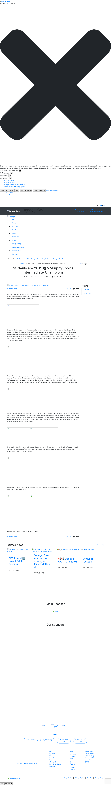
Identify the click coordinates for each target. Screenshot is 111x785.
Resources (52, 766)
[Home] (57, 219)
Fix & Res (15, 226)
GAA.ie (87, 762)
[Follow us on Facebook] (100, 205)
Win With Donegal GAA (32, 259)
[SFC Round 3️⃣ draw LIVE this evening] (18, 550)
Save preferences (39, 190)
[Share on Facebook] (65, 289)
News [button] (14, 223)
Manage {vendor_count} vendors (14, 184)
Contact (15, 254)
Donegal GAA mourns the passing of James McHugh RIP (42, 561)
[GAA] (44, 726)
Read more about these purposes (14, 187)
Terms (99, 778)
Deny (16, 190)
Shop (14, 240)
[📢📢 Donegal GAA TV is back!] (68, 549)
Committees (16, 237)
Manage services (8, 182)
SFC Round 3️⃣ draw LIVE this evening (17, 561)
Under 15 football (88, 560)
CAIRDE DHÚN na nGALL (83, 211)
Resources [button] (15, 250)
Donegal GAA (89, 758)
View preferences (26, 190)
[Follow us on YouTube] (104, 205)
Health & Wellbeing (18, 247)
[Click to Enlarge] (43, 285)
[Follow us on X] (102, 205)
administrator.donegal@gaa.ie (27, 763)
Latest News (12, 289)
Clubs (14, 233)
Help (68, 778)
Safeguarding (16, 244)
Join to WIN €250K (97, 211)
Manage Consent (6, 784)
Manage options (8, 180)
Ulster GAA (88, 760)
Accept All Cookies (7, 190)
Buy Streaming (47, 740)
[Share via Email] (71, 289)
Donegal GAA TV (58, 259)
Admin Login (89, 751)
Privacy (79, 778)
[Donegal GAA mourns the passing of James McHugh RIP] (43, 550)
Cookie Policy (8, 193)
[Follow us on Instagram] (103, 205)
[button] (55, 84)
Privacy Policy (8, 195)
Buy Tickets (46, 259)
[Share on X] (68, 289)
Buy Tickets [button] (16, 230)
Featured (86, 290)
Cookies (89, 778)
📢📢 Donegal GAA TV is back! (67, 560)
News (50, 751)
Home (22, 264)
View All (99, 545)
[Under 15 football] (88, 549)
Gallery (19, 259)
